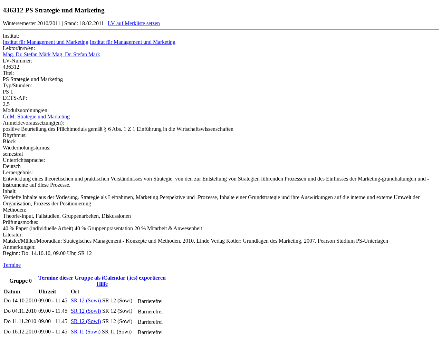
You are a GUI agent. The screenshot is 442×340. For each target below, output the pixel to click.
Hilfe (102, 284)
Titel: (8, 73)
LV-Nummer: (17, 61)
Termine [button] (12, 265)
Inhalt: (10, 191)
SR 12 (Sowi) (86, 300)
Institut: (11, 36)
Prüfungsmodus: (20, 222)
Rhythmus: (15, 135)
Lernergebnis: (18, 172)
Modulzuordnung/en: (26, 110)
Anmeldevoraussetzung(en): (33, 123)
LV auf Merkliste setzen (134, 23)
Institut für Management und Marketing (45, 42)
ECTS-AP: (15, 98)
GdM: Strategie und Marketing (36, 116)
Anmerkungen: (19, 247)
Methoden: (14, 210)
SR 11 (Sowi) (85, 331)
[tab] (221, 265)
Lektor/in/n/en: (19, 48)
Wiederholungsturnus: (26, 147)
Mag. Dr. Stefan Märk (27, 54)
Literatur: (13, 234)
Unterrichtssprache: (24, 160)
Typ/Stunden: (17, 85)
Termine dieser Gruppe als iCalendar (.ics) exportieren (102, 278)
